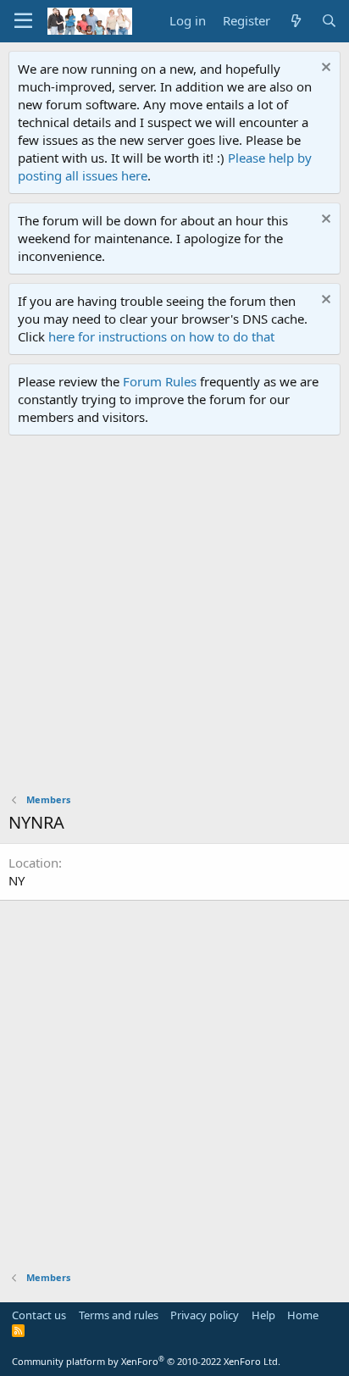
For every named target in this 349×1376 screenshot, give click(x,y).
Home (303, 1315)
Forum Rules (160, 381)
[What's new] (295, 20)
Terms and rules (118, 1315)
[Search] (329, 20)
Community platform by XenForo (146, 1361)
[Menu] (23, 21)
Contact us (39, 1315)
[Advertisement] (174, 618)
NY (16, 880)
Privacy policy (204, 1315)
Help (263, 1315)
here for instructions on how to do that (161, 336)
